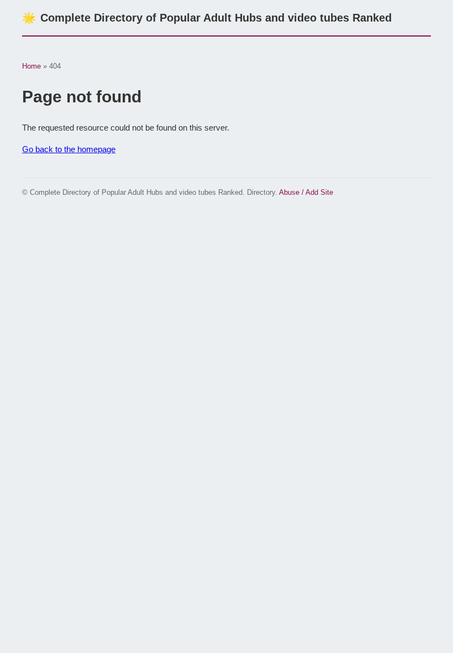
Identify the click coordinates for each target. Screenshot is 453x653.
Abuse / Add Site (306, 192)
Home (31, 66)
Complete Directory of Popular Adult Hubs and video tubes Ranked (207, 18)
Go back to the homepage (68, 149)
